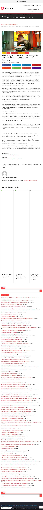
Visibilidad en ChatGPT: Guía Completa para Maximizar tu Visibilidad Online (14, 396)
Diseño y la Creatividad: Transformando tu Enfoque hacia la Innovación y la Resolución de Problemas (19, 398)
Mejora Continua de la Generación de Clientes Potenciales (11, 341)
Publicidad (17, 14)
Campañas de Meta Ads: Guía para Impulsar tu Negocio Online (12, 418)
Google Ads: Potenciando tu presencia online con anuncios (12, 471)
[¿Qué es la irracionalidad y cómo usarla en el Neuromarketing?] (21, 190)
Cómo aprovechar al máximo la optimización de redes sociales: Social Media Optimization (17, 488)
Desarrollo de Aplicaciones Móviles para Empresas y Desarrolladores (13, 403)
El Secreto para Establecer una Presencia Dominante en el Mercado (13, 430)
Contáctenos (23, 17)
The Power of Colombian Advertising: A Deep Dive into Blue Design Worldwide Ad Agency (17, 402)
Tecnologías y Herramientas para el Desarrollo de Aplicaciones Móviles (13, 355)
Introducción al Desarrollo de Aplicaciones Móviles (10, 434)
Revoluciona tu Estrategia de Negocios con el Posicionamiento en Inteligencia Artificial (16, 409)
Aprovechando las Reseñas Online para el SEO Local (10, 344)
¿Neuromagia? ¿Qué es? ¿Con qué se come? (35, 276)
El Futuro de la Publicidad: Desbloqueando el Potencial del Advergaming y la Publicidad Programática (19, 327)
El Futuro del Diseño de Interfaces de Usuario (9, 446)
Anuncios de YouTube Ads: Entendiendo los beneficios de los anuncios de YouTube (16, 377)
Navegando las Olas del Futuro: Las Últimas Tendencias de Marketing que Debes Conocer (17, 318)
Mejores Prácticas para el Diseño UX (7, 448)
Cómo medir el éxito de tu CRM (6, 453)
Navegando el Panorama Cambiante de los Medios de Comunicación (13, 325)
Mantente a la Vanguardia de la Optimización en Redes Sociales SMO (13, 359)
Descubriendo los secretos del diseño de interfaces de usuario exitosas (14, 469)
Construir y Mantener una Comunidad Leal (8, 428)
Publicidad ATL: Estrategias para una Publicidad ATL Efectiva (12, 436)
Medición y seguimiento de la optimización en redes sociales (12, 451)
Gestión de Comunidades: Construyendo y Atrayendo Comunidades (13, 425)
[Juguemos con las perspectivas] (7, 190)
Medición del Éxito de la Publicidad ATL (8, 371)
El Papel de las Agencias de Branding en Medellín (9, 380)
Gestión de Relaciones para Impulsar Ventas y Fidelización (11, 339)
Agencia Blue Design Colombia (13, 62)
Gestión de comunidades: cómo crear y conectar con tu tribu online (13, 487)
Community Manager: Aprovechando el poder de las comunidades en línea (14, 483)
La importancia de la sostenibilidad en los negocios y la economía (13, 321)
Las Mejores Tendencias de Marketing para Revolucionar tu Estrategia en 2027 (15, 361)
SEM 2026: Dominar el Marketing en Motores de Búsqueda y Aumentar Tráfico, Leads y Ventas (18, 307)
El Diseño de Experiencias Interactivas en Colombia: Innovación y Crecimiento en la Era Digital (11, 166)
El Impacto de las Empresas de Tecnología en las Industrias (11, 382)
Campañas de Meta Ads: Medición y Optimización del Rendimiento (13, 330)
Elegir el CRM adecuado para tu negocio (8, 379)
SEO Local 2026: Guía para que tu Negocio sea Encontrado (11, 304)
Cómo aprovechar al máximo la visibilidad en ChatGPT (11, 473)
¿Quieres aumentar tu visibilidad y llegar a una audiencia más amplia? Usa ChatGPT (16, 350)
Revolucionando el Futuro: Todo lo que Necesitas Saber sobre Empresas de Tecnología (17, 465)
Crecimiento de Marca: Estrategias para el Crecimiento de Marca (12, 407)
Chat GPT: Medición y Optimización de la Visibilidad (10, 312)
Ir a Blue (31, 17)
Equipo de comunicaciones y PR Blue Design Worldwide (12, 158)
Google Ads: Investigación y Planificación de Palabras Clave (11, 337)
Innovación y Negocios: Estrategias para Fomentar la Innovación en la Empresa (15, 335)
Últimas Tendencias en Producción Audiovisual (9, 439)
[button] (12, 15)
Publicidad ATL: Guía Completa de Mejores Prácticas (10, 334)
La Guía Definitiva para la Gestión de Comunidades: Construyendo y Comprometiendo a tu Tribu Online (19, 441)
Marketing (9, 14)
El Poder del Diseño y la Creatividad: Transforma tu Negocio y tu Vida (13, 357)
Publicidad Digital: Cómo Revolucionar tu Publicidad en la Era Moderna (13, 369)
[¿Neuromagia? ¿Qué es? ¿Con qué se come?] (36, 190)
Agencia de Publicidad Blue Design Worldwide (10, 154)
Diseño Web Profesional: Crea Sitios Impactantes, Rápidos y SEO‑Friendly (14, 302)
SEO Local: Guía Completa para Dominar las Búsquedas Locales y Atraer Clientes (15, 384)
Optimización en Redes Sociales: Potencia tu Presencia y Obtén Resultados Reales (16, 411)
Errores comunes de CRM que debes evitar (8, 354)
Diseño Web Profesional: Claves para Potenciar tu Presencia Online (13, 386)
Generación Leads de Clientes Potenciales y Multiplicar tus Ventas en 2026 (14, 300)
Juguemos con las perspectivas (6, 275)
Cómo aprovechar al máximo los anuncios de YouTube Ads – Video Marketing (15, 485)
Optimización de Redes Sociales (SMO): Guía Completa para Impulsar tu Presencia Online (17, 394)
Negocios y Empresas (27, 14)
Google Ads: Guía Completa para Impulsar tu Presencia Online (12, 392)
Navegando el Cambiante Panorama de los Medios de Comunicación (13, 420)
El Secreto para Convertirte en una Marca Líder (9, 432)
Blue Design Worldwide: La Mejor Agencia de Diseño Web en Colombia (31, 165)
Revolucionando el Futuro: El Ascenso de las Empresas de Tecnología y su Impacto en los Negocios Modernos (21, 422)
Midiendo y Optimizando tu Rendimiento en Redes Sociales (11, 352)
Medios (8, 17)
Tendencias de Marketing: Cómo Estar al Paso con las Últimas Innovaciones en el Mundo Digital (18, 405)
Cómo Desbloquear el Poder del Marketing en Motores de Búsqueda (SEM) (14, 450)
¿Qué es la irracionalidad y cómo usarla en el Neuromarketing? (21, 276)
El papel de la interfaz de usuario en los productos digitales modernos (13, 457)
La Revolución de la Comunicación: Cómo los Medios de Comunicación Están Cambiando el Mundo (19, 460)
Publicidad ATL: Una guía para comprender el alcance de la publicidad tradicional (15, 476)
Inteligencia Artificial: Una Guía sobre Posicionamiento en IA (11, 455)
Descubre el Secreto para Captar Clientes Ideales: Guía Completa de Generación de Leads (17, 444)
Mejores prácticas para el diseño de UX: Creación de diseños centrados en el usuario (16, 463)
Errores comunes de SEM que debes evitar (8, 314)
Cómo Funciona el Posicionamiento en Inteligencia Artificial (12, 363)
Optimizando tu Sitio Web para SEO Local (8, 426)
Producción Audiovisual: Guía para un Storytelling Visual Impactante (13, 346)
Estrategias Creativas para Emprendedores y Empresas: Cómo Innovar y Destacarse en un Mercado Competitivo (21, 480)
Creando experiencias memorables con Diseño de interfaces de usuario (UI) (14, 459)
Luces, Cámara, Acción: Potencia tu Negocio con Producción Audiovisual (14, 388)
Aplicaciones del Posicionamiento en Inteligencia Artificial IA (12, 323)
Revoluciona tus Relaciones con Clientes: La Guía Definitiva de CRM (13, 413)
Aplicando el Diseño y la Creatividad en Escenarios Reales (11, 320)
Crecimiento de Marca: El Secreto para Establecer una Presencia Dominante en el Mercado (17, 478)
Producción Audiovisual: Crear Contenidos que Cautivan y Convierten (13, 306)
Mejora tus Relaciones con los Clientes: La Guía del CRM (11, 416)
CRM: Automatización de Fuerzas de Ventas (9, 316)
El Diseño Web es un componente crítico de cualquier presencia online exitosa (15, 343)
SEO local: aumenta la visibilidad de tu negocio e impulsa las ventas (13, 467)
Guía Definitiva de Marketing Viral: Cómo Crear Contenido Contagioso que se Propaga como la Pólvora (20, 389)
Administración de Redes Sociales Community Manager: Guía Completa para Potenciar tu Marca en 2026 (20, 309)
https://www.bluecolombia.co (30, 180)
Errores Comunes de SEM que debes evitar (8, 348)
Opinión (15, 17)
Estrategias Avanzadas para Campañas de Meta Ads (10, 375)
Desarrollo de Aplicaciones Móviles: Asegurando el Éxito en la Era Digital (14, 474)
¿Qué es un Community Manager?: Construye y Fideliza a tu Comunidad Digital (15, 414)
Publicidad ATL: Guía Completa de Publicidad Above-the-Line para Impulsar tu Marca (16, 400)
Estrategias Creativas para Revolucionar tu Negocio (10, 437)
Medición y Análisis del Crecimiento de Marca (9, 332)
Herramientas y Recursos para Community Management (11, 365)
